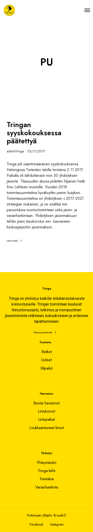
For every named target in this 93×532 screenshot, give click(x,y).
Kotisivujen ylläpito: (40, 515)
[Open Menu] (87, 10)
